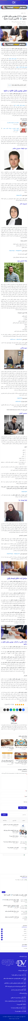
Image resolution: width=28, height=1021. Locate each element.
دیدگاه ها (5, 820)
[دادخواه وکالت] (14, 2)
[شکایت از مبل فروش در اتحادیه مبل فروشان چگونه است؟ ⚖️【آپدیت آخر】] (23, 907)
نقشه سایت (17, 1018)
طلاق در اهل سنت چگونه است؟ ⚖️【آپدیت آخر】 (15, 895)
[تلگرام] (11, 710)
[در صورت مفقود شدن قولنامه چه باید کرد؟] (23, 843)
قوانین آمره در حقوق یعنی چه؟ (12, 847)
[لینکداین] (17, 710)
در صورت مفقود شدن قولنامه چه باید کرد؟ (10, 842)
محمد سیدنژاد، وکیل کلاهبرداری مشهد (12, 911)
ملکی (25, 937)
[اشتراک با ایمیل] (7, 710)
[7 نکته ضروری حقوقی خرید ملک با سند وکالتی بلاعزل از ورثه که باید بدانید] (7, 755)
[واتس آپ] (14, 710)
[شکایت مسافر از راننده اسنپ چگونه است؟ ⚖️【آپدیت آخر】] (23, 901)
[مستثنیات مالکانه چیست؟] (23, 838)
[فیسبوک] (23, 710)
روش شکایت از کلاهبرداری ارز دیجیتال (12, 917)
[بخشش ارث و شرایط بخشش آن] (23, 124)
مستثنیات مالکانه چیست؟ (13, 836)
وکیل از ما (25, 948)
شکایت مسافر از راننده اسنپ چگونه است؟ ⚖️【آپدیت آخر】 (10, 900)
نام (26, 791)
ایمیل (25, 796)
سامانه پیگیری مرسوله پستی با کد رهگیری (10, 824)
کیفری (25, 933)
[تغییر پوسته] (4, 2)
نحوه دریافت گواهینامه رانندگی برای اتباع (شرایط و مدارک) (11, 831)
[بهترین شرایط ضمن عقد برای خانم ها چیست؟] (7, 742)
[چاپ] (4, 710)
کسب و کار (24, 935)
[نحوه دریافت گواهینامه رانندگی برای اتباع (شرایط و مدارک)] (23, 832)
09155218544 (24, 492)
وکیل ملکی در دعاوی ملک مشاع (21, 747)
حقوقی (22, 13)
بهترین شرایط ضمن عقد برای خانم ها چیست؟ (7, 748)
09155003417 (19, 195)
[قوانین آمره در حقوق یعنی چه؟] (23, 849)
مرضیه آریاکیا (24, 22)
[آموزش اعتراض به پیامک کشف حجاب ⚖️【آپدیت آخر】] (23, 130)
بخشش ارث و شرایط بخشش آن (13, 122)
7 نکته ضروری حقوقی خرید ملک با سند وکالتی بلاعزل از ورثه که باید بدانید (7, 762)
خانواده (25, 931)
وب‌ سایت (25, 802)
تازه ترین (14, 820)
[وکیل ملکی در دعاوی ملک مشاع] (21, 742)
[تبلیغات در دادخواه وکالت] (14, 7)
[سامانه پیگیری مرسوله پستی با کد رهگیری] (23, 826)
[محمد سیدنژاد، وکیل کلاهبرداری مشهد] (23, 913)
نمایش (10, 85)
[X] (20, 710)
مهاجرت (24, 939)
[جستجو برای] (1, 2)
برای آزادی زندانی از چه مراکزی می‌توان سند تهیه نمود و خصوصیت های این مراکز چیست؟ (21, 762)
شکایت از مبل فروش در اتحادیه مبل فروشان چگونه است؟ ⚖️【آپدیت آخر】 (11, 906)
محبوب (23, 820)
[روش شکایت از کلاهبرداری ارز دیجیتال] (23, 918)
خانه (25, 13)
